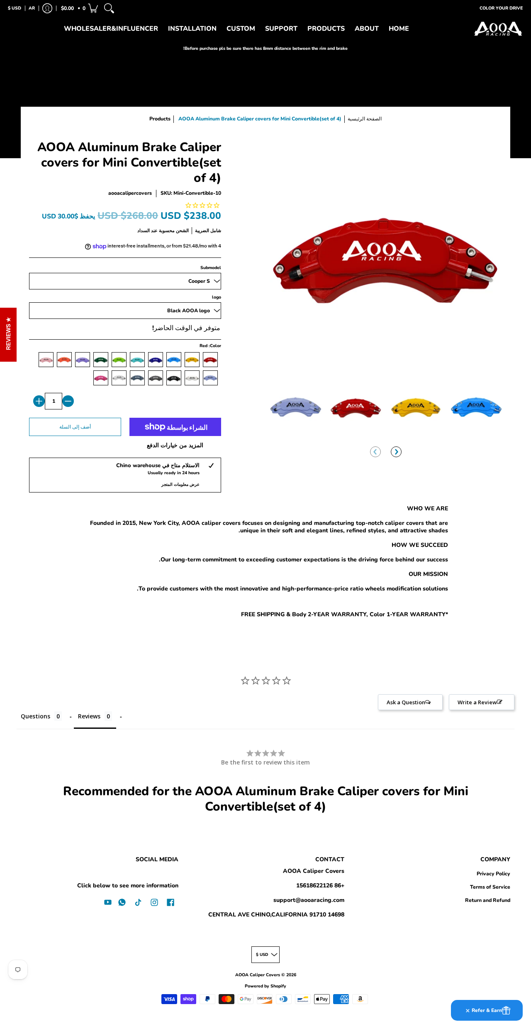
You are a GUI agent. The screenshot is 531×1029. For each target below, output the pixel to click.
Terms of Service (490, 887)
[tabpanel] (265, 563)
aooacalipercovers (130, 193)
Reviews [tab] (89, 716)
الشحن (182, 231)
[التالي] (396, 451)
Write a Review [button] (477, 702)
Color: (210, 346)
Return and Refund (487, 900)
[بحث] (109, 8)
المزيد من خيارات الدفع (175, 445)
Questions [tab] (35, 716)
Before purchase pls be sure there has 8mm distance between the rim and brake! (265, 48)
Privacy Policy (493, 873)
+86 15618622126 (320, 885)
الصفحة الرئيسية (365, 118)
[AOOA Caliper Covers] (498, 29)
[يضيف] (39, 401)
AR (32, 8)
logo (216, 297)
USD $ (14, 8)
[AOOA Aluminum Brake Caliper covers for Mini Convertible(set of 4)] (296, 407)
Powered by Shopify (265, 986)
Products (160, 118)
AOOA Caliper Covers (313, 871)
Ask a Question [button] (406, 702)
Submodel (210, 268)
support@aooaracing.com (308, 900)
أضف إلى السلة (75, 427)
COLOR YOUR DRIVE (501, 8)
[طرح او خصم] (68, 401)
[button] (79, 8)
